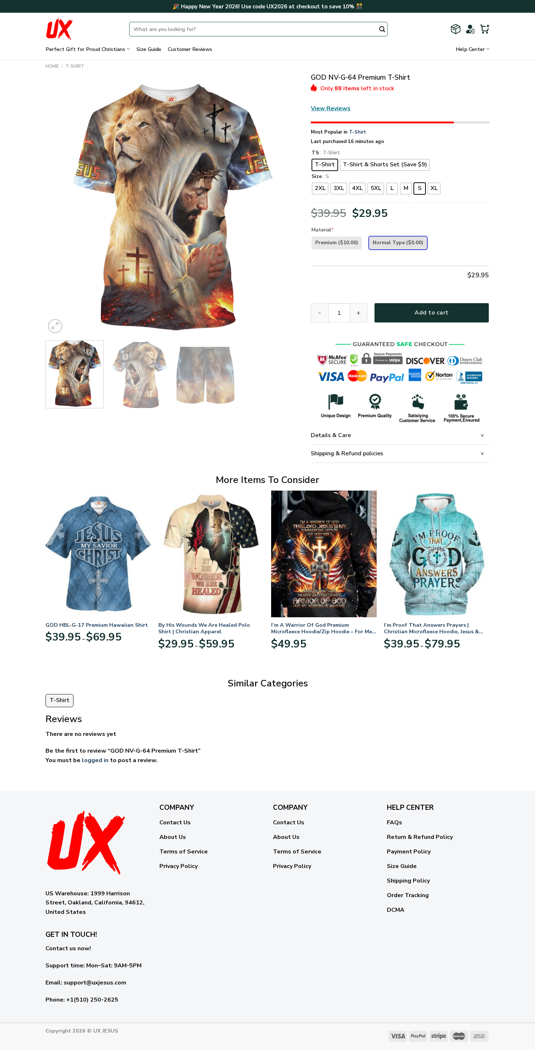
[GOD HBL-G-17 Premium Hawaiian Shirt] (98, 554)
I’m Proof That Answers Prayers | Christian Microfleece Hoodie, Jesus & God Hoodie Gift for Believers (431, 628)
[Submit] (382, 30)
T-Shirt (75, 66)
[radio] (324, 164)
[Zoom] (55, 326)
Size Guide (148, 49)
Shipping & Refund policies (347, 453)
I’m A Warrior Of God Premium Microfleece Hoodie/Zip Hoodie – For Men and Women (323, 628)
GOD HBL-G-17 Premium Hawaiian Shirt (96, 625)
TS (315, 153)
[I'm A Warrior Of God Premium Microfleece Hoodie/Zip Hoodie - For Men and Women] (324, 554)
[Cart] (485, 29)
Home (52, 66)
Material (323, 229)
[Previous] (59, 207)
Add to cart (431, 313)
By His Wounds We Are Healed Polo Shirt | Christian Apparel (204, 628)
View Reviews (330, 108)
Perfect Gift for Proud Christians (85, 49)
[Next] (285, 207)
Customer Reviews (190, 49)
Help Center (470, 49)
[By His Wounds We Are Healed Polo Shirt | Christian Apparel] (211, 554)
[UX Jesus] (81, 29)
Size (317, 176)
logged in (95, 760)
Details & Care (331, 435)
